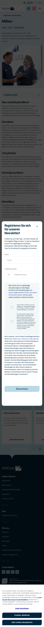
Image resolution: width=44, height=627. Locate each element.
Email (7, 254)
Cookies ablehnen (22, 615)
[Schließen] (37, 226)
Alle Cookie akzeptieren (22, 622)
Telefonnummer (11, 269)
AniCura (11, 292)
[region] (22, 606)
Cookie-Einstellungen (22, 608)
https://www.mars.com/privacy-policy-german (24, 339)
